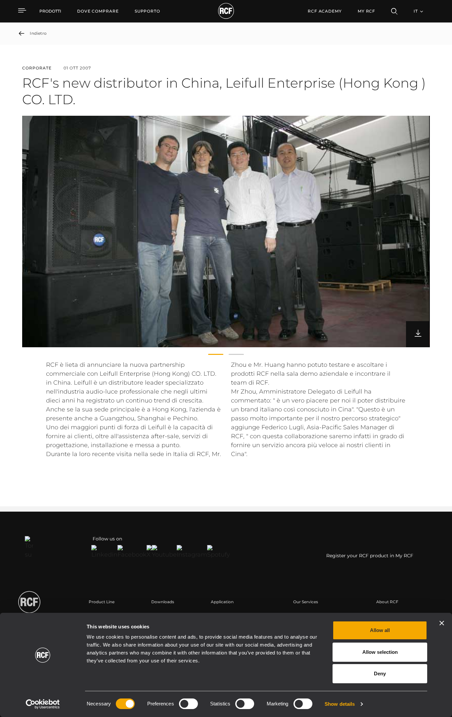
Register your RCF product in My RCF (369, 556)
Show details (340, 704)
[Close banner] (441, 623)
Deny (380, 673)
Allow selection (380, 652)
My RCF (366, 11)
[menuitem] (98, 11)
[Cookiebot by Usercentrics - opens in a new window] (43, 704)
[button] (215, 354)
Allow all (380, 630)
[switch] (188, 703)
